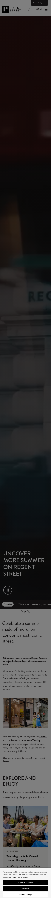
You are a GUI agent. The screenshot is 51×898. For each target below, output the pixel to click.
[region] (25, 883)
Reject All (25, 889)
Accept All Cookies (25, 883)
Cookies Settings (25, 895)
